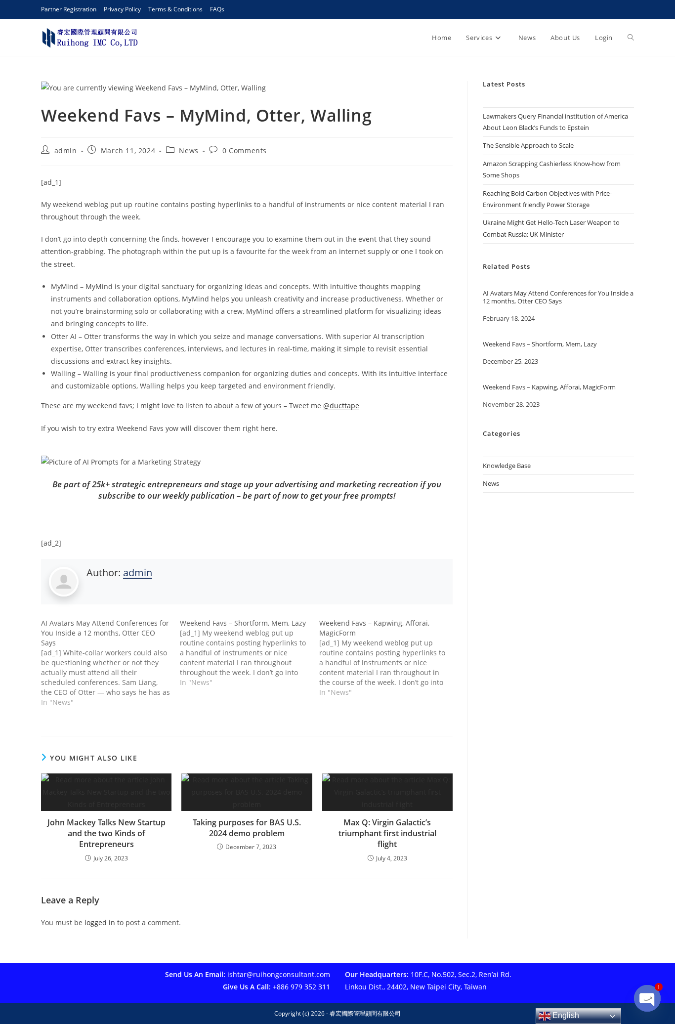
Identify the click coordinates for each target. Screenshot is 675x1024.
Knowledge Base (507, 465)
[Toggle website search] (630, 37)
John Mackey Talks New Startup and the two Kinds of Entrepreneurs (106, 833)
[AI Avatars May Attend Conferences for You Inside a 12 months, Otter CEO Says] (110, 662)
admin (65, 150)
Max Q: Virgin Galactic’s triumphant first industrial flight (387, 833)
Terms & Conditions (175, 9)
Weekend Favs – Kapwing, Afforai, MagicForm (549, 387)
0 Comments (244, 150)
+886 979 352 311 (301, 986)
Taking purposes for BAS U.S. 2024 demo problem (247, 828)
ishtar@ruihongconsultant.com (278, 974)
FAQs (217, 9)
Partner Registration (68, 9)
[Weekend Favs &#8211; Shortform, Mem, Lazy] (249, 652)
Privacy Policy (122, 9)
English (564, 1015)
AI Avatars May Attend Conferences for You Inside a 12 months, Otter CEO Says (558, 297)
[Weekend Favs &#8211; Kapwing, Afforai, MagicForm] (388, 657)
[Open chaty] (647, 998)
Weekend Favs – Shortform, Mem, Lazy (540, 344)
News (188, 150)
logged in (99, 922)
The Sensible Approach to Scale (528, 145)
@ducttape (341, 405)
